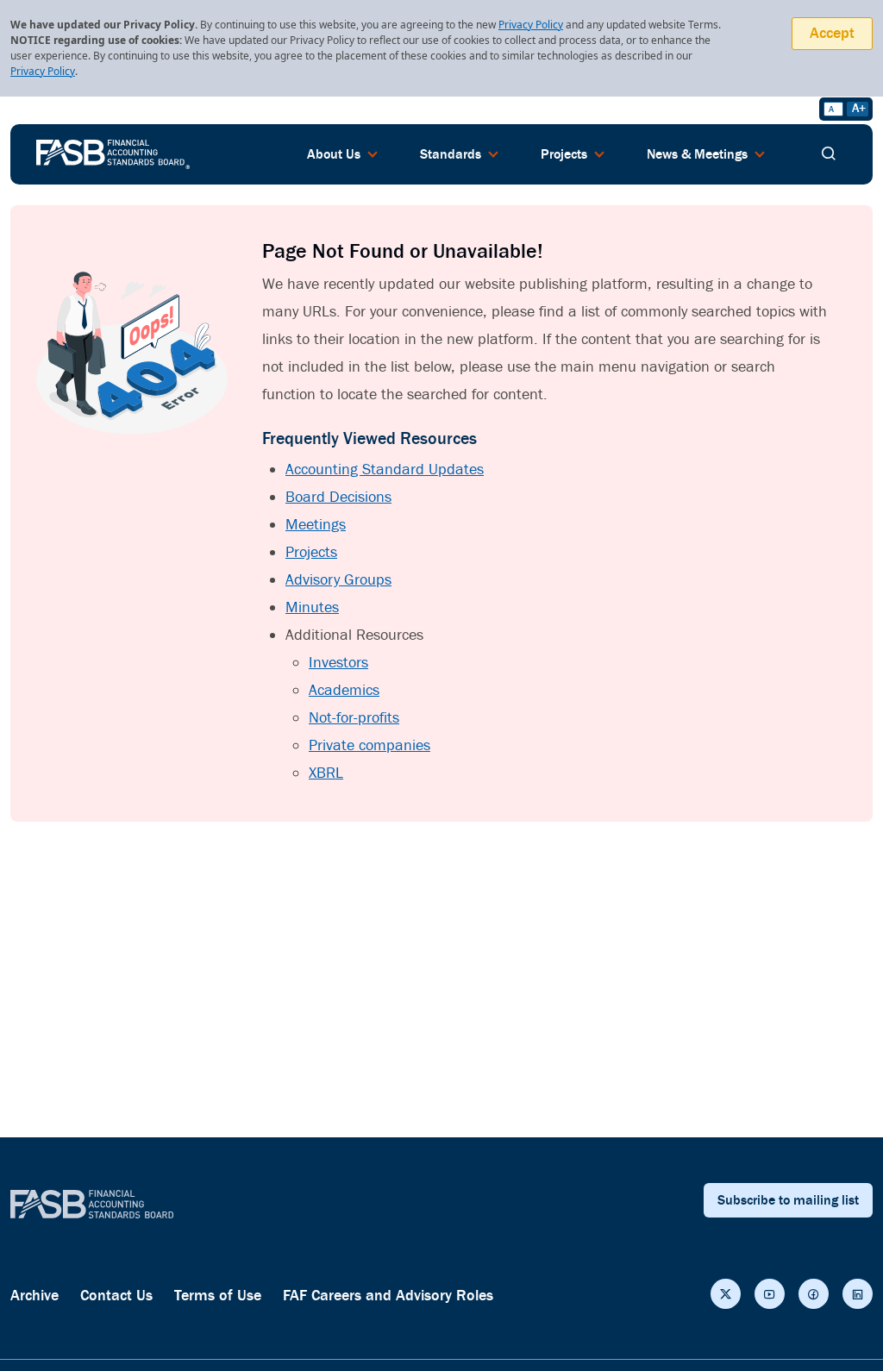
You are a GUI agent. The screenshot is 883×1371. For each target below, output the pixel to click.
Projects (311, 552)
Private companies (369, 745)
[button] (726, 1294)
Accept (832, 33)
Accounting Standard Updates (384, 469)
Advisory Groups (338, 580)
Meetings (315, 525)
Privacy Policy (530, 24)
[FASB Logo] (113, 152)
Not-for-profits (354, 718)
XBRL (326, 773)
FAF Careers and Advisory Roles (388, 1295)
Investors (338, 663)
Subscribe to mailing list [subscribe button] (788, 1200)
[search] (829, 154)
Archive (34, 1295)
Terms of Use (217, 1295)
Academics (344, 690)
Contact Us (116, 1295)
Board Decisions (338, 497)
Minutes (312, 607)
